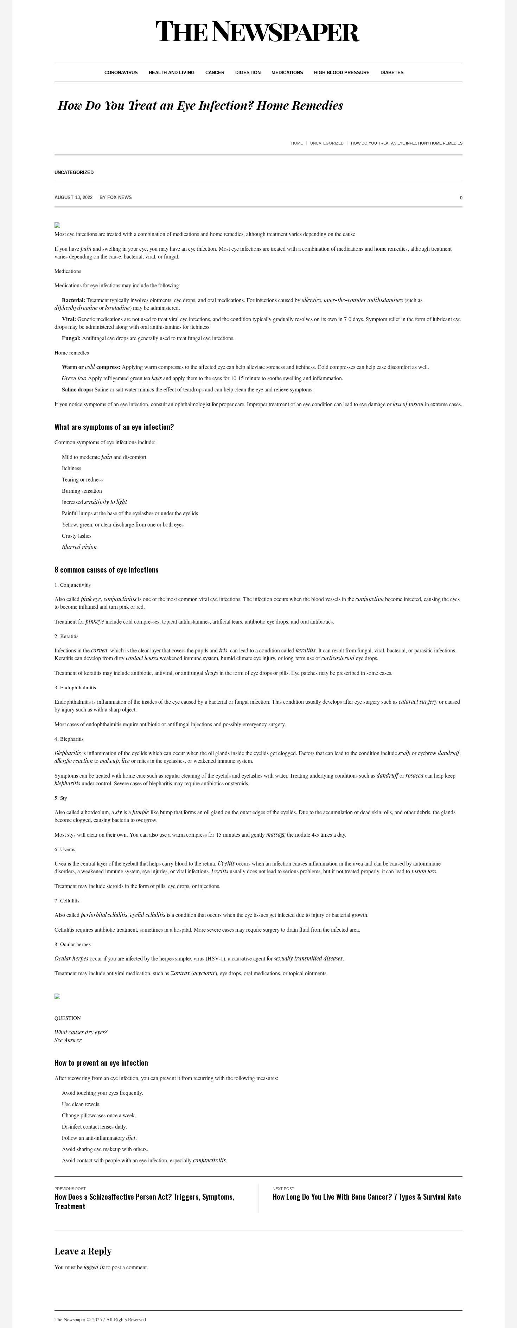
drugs (211, 672)
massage (276, 834)
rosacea (414, 775)
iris (223, 650)
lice (126, 760)
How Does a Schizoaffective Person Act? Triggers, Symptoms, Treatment (144, 1201)
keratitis (305, 650)
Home (297, 143)
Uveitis (226, 863)
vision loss (423, 871)
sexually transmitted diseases (308, 958)
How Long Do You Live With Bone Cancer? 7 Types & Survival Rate (367, 1196)
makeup (109, 760)
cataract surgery (418, 701)
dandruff (448, 752)
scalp (404, 752)
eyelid (137, 914)
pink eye (91, 598)
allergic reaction (74, 760)
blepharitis (67, 783)
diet (130, 1137)
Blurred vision (79, 546)
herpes (80, 958)
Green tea (73, 378)
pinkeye (94, 621)
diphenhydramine (76, 307)
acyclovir (204, 973)
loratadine (117, 307)
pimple (140, 812)
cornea (99, 650)
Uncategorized (327, 143)
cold (90, 366)
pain (86, 248)
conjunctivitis (120, 598)
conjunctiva (370, 598)
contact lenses (142, 658)
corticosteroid (338, 658)
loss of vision (408, 404)
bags (157, 378)
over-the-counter (345, 300)
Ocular (63, 958)
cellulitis (155, 914)
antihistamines (385, 300)
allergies (311, 300)
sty (118, 812)
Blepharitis (68, 752)
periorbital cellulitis (104, 914)
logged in (94, 1267)
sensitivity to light (105, 501)
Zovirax (180, 973)
